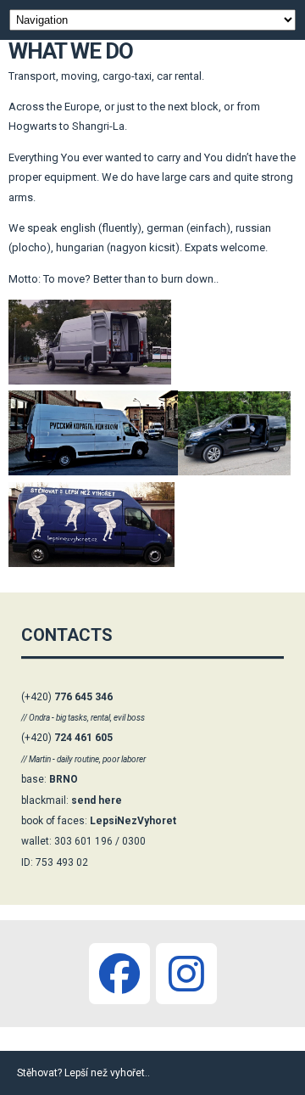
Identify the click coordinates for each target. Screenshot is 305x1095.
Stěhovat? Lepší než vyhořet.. (83, 1073)
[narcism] (186, 973)
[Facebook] (119, 973)
